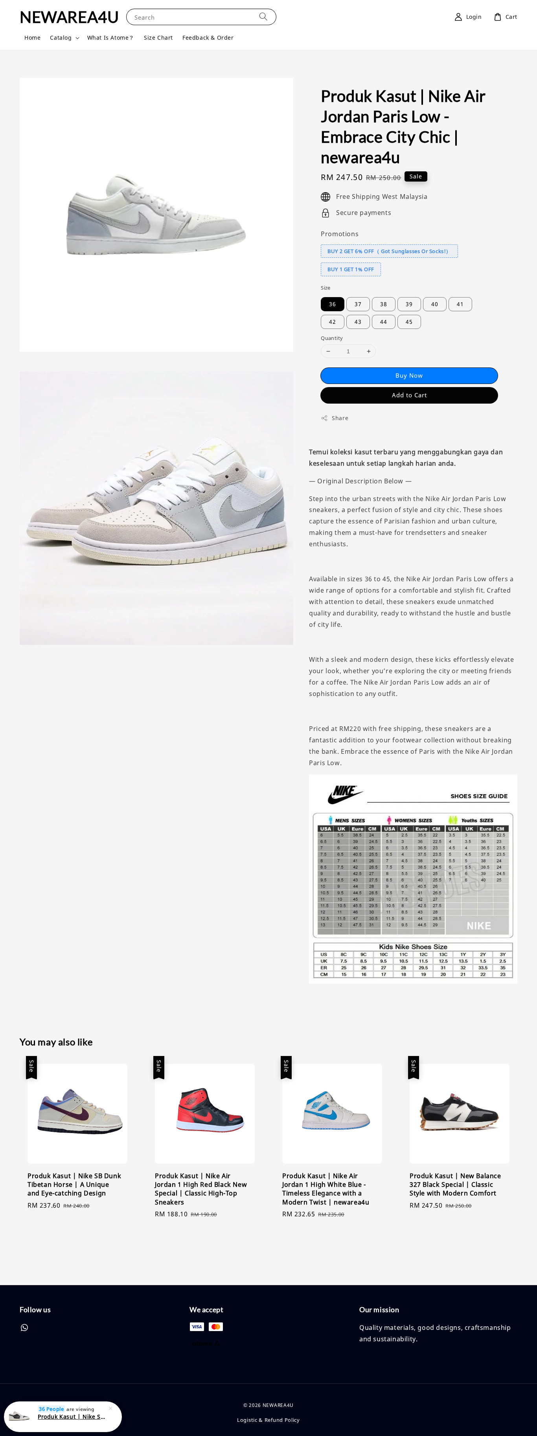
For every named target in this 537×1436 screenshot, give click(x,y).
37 (358, 304)
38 (383, 304)
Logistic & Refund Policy (268, 1419)
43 (358, 321)
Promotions (340, 234)
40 (434, 304)
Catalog (61, 37)
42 (332, 321)
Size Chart (158, 37)
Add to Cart (409, 395)
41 (460, 304)
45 (409, 321)
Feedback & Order (208, 37)
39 (409, 304)
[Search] (263, 16)
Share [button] (340, 418)
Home (32, 37)
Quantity (332, 338)
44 (383, 321)
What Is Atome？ (110, 37)
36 (332, 304)
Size (326, 287)
